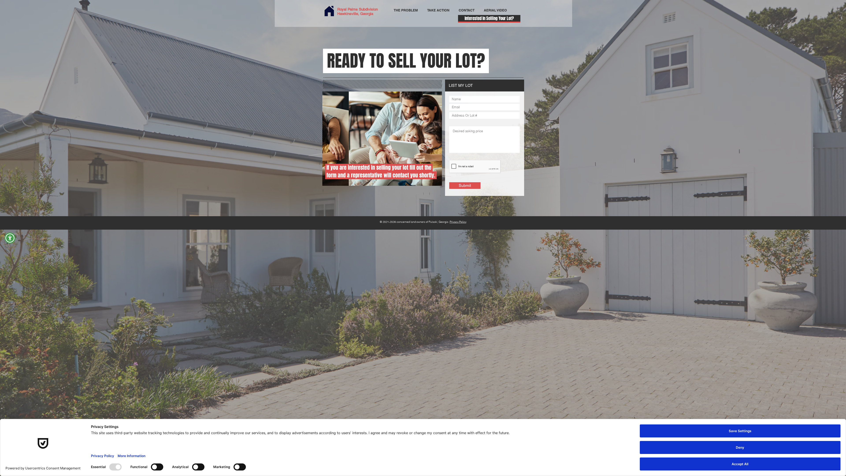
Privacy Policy (458, 221)
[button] (9, 238)
